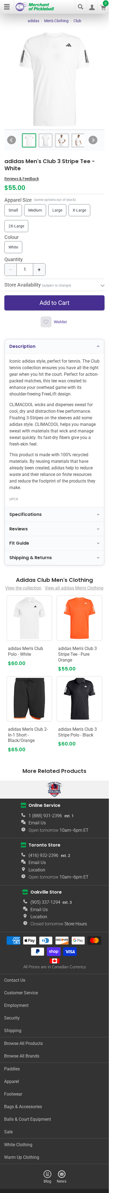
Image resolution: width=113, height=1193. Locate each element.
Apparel (11, 1081)
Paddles (12, 1068)
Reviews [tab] (18, 529)
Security (12, 1018)
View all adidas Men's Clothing (74, 588)
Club (77, 21)
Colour (11, 237)
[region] (54, 79)
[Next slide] (93, 140)
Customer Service (21, 992)
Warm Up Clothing (21, 1157)
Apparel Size (18, 200)
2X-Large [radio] (16, 226)
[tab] (29, 140)
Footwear (13, 1094)
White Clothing (18, 1144)
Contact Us (14, 980)
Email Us (37, 822)
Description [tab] (22, 346)
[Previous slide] (11, 140)
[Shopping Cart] (103, 8)
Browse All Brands (21, 1056)
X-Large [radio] (79, 210)
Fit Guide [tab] (19, 543)
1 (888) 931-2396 (45, 815)
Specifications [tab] (25, 514)
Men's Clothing (56, 21)
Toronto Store (44, 845)
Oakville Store (46, 892)
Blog (47, 1181)
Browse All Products (23, 1043)
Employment (16, 1005)
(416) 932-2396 (43, 855)
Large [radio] (57, 210)
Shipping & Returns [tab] (30, 557)
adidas (33, 21)
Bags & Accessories (23, 1106)
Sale (8, 1131)
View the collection (23, 588)
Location (37, 870)
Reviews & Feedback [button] (21, 179)
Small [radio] (13, 210)
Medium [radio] (35, 210)
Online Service (44, 805)
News (61, 1181)
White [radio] (13, 247)
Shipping (12, 1030)
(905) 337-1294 (45, 902)
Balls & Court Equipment (27, 1119)
